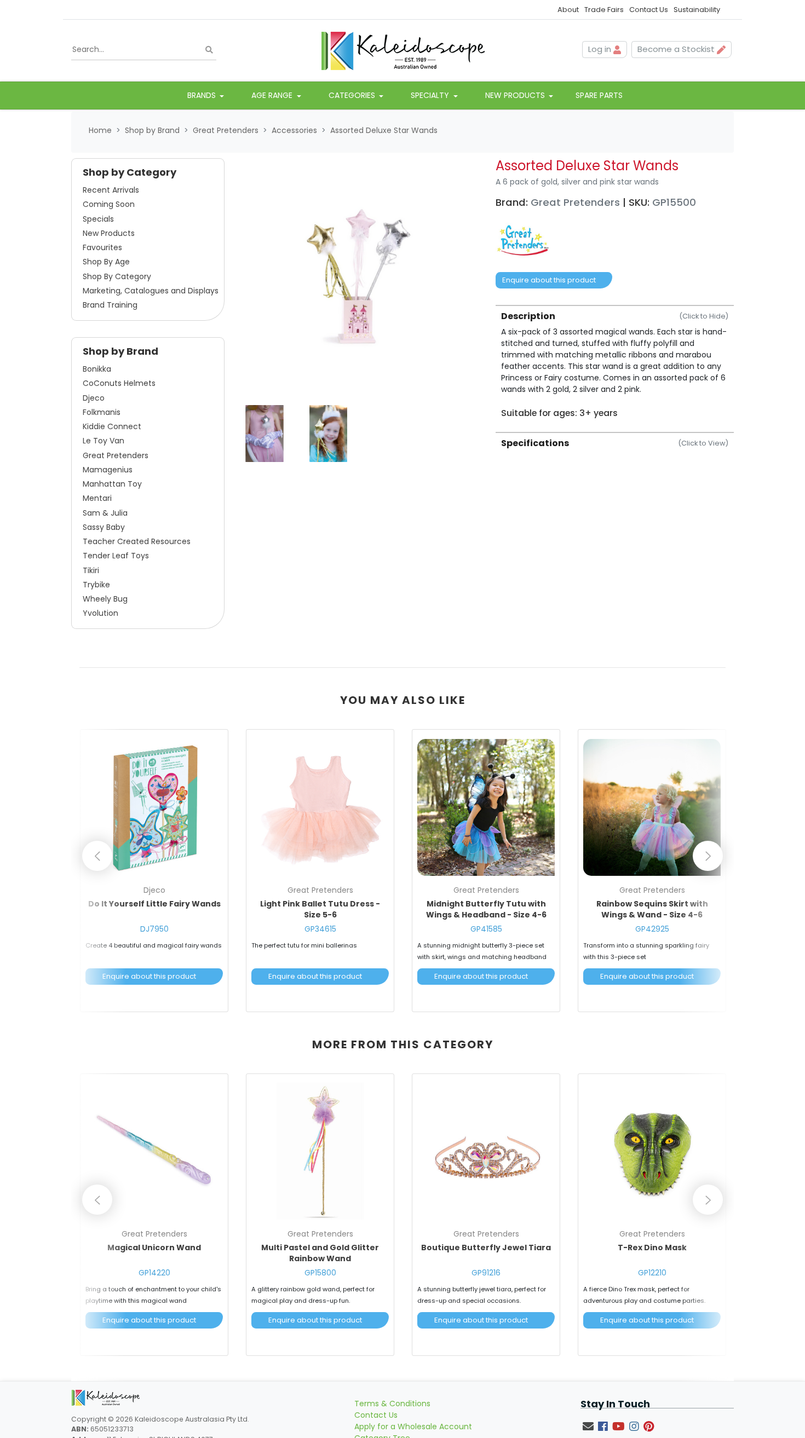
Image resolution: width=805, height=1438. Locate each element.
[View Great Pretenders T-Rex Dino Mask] (652, 1151)
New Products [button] (516, 95)
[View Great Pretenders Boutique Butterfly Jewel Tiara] (486, 1151)
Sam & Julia (105, 512)
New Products (109, 233)
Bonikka (97, 368)
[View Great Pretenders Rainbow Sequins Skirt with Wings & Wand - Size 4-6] (652, 807)
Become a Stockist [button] (677, 49)
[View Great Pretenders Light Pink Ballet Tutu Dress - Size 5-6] (320, 807)
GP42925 (652, 928)
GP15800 (320, 1272)
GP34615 (320, 928)
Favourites (102, 247)
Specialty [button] (431, 95)
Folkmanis (101, 412)
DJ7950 (154, 928)
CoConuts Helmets (119, 383)
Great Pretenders (115, 455)
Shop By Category (117, 276)
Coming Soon (109, 204)
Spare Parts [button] (599, 95)
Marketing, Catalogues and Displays (151, 290)
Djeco (94, 397)
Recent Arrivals (111, 189)
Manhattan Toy (112, 483)
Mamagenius (108, 469)
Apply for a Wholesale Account (413, 1426)
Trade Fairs (604, 9)
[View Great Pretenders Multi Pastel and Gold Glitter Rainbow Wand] (320, 1151)
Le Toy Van (103, 440)
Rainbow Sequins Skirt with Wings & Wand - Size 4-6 (652, 909)
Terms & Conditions (392, 1403)
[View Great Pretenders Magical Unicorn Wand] (154, 1151)
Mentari (97, 498)
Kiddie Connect (112, 426)
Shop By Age (106, 261)
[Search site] (209, 49)
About (568, 9)
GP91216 (486, 1272)
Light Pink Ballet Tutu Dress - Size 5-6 (320, 909)
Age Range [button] (273, 95)
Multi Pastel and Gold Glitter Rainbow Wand (320, 1253)
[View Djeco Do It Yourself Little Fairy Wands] (154, 807)
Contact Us (648, 9)
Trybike (96, 584)
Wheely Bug (105, 598)
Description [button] (614, 316)
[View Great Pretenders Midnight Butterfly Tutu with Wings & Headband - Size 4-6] (486, 807)
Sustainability (697, 9)
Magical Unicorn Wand (154, 1247)
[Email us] (588, 1426)
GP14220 (154, 1272)
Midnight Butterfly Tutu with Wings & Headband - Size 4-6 (486, 909)
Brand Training (110, 304)
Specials (98, 218)
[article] (154, 872)
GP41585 (486, 928)
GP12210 (652, 1272)
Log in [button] (600, 49)
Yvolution (100, 613)
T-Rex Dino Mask (652, 1247)
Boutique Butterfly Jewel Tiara (486, 1247)
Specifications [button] (614, 443)
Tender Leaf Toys (116, 555)
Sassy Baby (104, 527)
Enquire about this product (549, 280)
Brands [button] (202, 95)
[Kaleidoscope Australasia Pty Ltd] (402, 50)
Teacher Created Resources (137, 541)
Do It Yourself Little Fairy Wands (154, 903)
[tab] (615, 362)
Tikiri (91, 570)
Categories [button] (353, 95)
